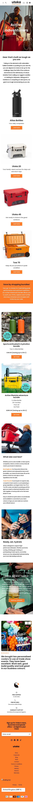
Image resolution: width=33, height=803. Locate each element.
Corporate (16, 755)
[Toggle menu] (3, 2)
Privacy (16, 766)
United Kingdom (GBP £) (12, 790)
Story (16, 753)
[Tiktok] (20, 740)
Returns (16, 770)
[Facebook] (14, 740)
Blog (16, 757)
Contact (16, 761)
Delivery (16, 768)
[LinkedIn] (17, 740)
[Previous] (26, 623)
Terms (20, 785)
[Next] (29, 623)
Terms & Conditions (16, 764)
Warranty (16, 773)
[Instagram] (11, 740)
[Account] (26, 2)
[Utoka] (16, 3)
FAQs (16, 759)
